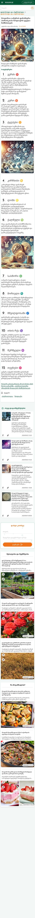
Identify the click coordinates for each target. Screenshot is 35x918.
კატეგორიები (27, 2)
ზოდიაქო (18, 396)
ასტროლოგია (7, 396)
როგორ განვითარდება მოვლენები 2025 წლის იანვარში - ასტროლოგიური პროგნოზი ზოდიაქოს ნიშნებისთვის (17, 386)
